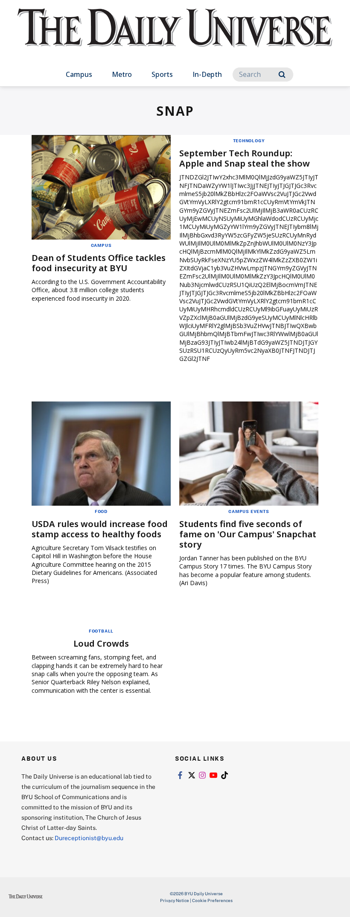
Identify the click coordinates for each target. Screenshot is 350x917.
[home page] (175, 36)
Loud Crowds (101, 643)
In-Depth (207, 74)
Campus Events (248, 511)
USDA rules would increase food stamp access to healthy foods (100, 529)
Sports (162, 74)
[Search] (281, 74)
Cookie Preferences (212, 900)
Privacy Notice (174, 900)
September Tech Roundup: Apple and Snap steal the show (244, 158)
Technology (249, 140)
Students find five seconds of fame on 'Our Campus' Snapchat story (247, 534)
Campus (79, 74)
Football (101, 630)
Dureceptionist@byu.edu (89, 837)
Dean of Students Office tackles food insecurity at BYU (99, 263)
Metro (122, 74)
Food (101, 511)
